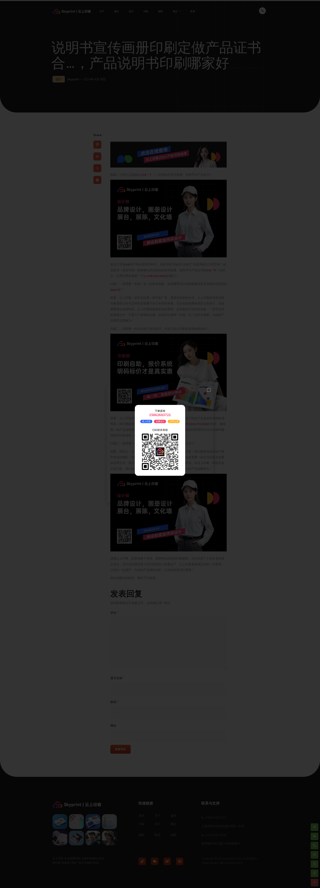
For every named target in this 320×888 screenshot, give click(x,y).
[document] (160, 444)
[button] (209, 390)
